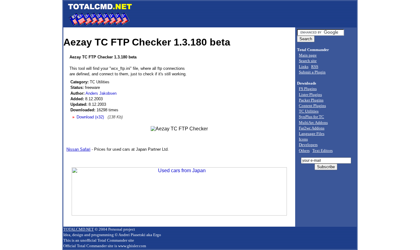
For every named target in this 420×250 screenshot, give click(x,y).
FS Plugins (308, 88)
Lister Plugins (310, 94)
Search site (308, 60)
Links (303, 66)
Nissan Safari (78, 149)
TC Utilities (309, 111)
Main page (308, 55)
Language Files (311, 133)
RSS (314, 66)
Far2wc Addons (311, 128)
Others (304, 150)
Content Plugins (312, 105)
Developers (308, 144)
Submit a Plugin (312, 72)
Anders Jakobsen (101, 93)
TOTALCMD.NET (78, 229)
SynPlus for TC (311, 116)
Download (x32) (90, 117)
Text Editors (322, 150)
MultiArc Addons (313, 122)
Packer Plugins (311, 100)
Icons (303, 139)
